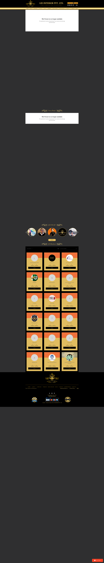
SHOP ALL (74, 386)
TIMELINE (45, 386)
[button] (76, 5)
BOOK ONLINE (51, 386)
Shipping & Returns (63, 388)
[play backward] (26, 232)
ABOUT (33, 386)
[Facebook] (71, 5)
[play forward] (77, 232)
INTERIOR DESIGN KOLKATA (35, 390)
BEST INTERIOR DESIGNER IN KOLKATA (51, 390)
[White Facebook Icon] (49, 393)
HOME (29, 386)
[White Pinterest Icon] (54, 393)
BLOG (56, 386)
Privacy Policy (72, 388)
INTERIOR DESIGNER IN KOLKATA (67, 390)
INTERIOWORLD (67, 386)
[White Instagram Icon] (52, 393)
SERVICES (39, 386)
